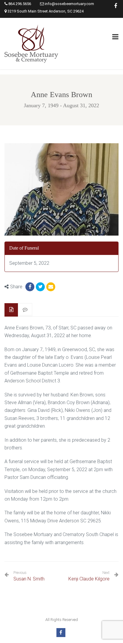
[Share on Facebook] (29, 286)
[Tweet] (40, 286)
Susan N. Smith (28, 576)
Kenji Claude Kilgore (89, 579)
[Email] (50, 286)
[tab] (11, 310)
